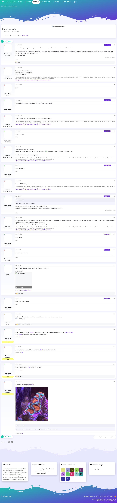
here (22, 337)
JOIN (75, 2)
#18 (114, 347)
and (24, 324)
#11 (114, 217)
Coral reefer (6, 31)
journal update (30, 385)
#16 (114, 314)
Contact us (86, 496)
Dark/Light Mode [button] (6, 496)
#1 (114, 45)
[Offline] (4, 45)
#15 (114, 298)
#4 (114, 100)
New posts (4, 6)
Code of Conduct (41, 473)
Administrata (108, 500)
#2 (114, 68)
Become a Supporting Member (45, 469)
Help (108, 496)
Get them (42, 350)
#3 (114, 84)
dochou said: (20, 200)
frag (29, 367)
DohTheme (114, 500)
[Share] (112, 45)
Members (56, 2)
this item (32, 332)
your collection (69, 332)
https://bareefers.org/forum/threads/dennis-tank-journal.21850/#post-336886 (33, 80)
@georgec (35, 367)
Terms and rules (94, 496)
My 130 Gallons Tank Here (24, 290)
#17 (114, 329)
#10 (114, 196)
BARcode (28, 2)
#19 (114, 364)
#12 (114, 234)
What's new (45, 2)
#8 (114, 165)
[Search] (113, 2)
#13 (114, 250)
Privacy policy (102, 496)
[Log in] (106, 2)
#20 (114, 381)
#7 (114, 146)
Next (9, 41)
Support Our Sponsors (42, 471)
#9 (114, 181)
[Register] (110, 2)
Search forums (12, 6)
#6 (114, 131)
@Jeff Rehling (19, 237)
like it (20, 334)
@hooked (29, 53)
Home (20, 2)
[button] (51, 2)
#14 (114, 265)
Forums (36, 2)
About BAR (66, 2)
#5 (114, 115)
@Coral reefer (38, 268)
